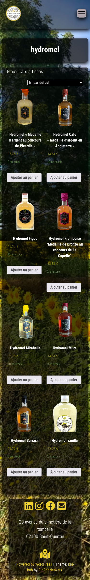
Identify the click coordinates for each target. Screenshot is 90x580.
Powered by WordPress (34, 564)
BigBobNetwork (50, 570)
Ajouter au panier (24, 177)
